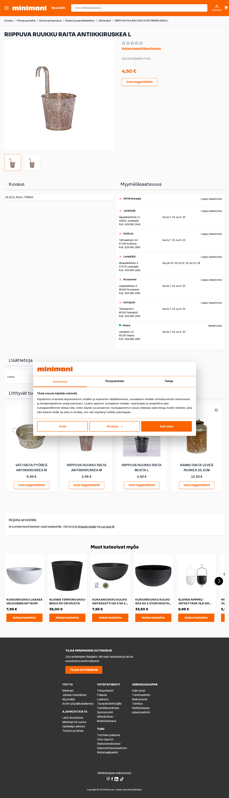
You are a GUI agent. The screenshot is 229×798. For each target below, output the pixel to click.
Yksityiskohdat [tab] (114, 380)
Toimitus (137, 703)
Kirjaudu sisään (86, 526)
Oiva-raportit (105, 739)
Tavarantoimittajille (109, 703)
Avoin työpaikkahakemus (78, 703)
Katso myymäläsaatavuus (141, 48)
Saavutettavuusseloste (112, 748)
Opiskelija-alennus (73, 726)
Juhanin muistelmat (74, 694)
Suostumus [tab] (60, 381)
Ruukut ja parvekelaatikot (80, 20)
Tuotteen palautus (109, 735)
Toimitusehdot (141, 694)
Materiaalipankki (107, 752)
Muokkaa (112, 426)
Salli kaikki (166, 426)
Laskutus (103, 699)
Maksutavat (139, 699)
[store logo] (29, 8)
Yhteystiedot (105, 690)
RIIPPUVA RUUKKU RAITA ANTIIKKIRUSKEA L (142, 20)
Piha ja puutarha (26, 20)
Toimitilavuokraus (108, 707)
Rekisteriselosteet (109, 743)
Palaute (102, 694)
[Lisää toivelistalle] (216, 410)
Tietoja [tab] (169, 380)
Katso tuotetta (24, 618)
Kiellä (62, 426)
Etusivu (8, 20)
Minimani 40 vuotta (74, 722)
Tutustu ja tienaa (72, 730)
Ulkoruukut (104, 20)
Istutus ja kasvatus (50, 20)
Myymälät (68, 699)
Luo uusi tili (107, 526)
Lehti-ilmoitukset (72, 717)
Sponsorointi (105, 712)
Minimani (67, 690)
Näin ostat (138, 690)
